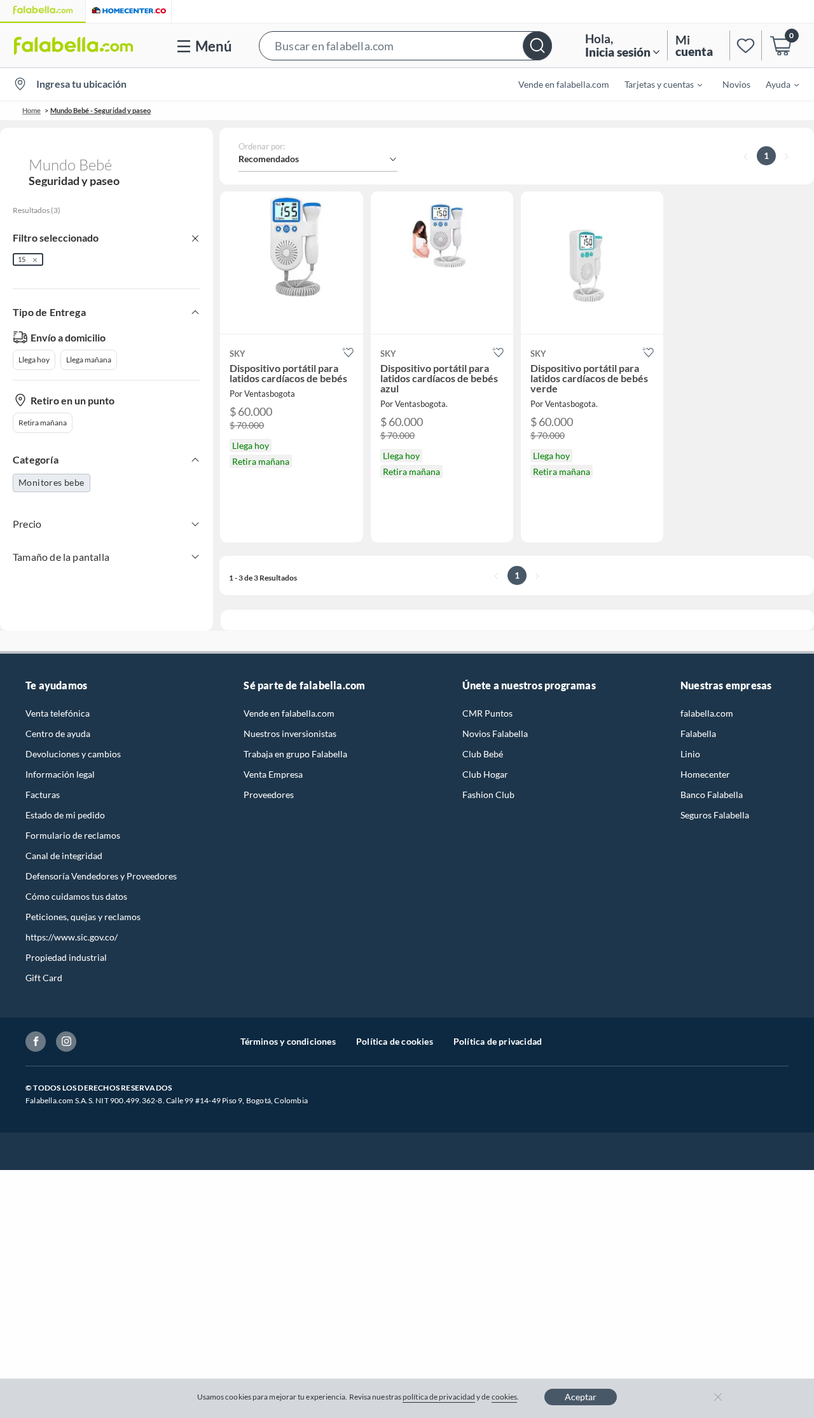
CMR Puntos (487, 713)
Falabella (698, 733)
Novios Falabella (495, 733)
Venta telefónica (57, 713)
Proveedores (269, 794)
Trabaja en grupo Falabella (295, 753)
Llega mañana (88, 359)
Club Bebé (482, 753)
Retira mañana (42, 422)
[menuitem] (655, 84)
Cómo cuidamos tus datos (76, 896)
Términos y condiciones (288, 1041)
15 (21, 259)
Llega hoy (34, 359)
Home (31, 110)
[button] (405, 45)
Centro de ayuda (57, 733)
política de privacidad (439, 1396)
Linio (690, 753)
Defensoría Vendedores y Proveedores (101, 876)
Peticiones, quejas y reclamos (83, 916)
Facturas (42, 794)
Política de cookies (394, 1041)
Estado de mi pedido (65, 814)
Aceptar (581, 1396)
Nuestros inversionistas (290, 733)
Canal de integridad (63, 855)
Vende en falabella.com (289, 713)
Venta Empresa (273, 774)
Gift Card (43, 977)
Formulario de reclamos (72, 835)
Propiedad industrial (66, 957)
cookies (505, 1396)
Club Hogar (485, 774)
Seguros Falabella (714, 814)
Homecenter (705, 774)
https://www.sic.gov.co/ (71, 937)
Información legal (60, 774)
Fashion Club (488, 794)
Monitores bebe (51, 482)
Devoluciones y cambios (73, 753)
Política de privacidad (497, 1041)
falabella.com (706, 713)
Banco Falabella (711, 794)
